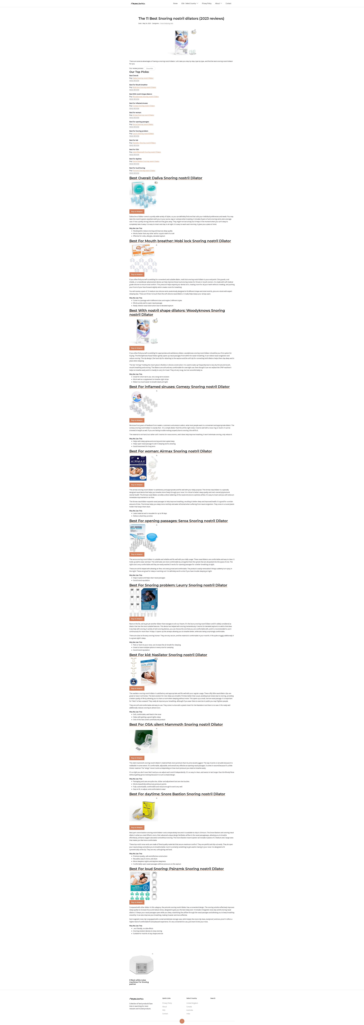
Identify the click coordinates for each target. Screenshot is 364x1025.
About (164, 1007)
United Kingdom (192, 1003)
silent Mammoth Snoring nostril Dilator (147, 152)
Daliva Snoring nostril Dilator (143, 78)
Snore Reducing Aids (166, 23)
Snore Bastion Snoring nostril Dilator (146, 161)
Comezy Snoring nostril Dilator (144, 106)
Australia (189, 1010)
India (188, 1014)
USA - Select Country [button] (188, 3)
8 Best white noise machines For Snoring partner (139, 982)
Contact (228, 3)
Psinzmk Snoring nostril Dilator (144, 170)
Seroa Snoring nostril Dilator (143, 124)
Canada (189, 1007)
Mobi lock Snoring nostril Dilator (144, 87)
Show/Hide (149, 68)
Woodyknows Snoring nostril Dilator (146, 97)
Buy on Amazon (136, 211)
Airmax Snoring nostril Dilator (143, 115)
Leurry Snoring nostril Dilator (143, 134)
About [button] (217, 3)
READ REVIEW (134, 81)
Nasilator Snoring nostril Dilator (144, 143)
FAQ (163, 1010)
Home (175, 3)
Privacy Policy (206, 3)
